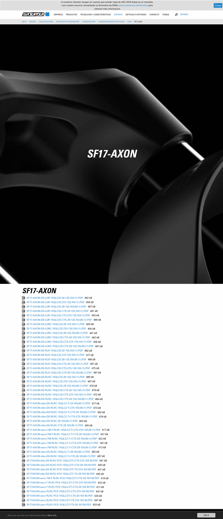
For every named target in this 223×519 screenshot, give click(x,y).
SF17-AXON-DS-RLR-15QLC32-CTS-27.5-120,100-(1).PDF (58, 368)
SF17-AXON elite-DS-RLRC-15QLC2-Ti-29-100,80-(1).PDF (58, 451)
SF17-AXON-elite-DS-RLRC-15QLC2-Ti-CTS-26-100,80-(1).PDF (61, 412)
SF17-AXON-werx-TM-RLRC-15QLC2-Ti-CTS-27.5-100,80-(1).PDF (62, 443)
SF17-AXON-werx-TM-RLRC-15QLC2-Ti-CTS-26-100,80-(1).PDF (62, 438)
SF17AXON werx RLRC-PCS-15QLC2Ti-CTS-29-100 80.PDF (60, 495)
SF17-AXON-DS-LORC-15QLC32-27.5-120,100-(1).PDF (56, 328)
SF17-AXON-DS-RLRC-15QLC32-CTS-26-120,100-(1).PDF (58, 390)
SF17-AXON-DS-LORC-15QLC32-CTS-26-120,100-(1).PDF (58, 337)
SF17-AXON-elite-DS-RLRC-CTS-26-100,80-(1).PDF (55, 425)
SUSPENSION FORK (88, 22)
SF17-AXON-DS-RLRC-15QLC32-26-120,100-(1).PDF (56, 377)
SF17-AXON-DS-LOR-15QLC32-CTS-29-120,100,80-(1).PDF (59, 319)
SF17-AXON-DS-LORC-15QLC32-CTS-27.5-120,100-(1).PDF (59, 341)
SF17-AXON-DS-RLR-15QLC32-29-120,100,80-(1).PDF (56, 359)
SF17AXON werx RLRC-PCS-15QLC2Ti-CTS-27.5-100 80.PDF (60, 491)
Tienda (165, 14)
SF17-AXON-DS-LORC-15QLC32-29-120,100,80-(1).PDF (57, 333)
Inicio (24, 22)
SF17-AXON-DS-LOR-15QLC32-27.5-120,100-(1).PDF (55, 302)
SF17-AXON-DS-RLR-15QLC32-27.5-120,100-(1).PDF (55, 355)
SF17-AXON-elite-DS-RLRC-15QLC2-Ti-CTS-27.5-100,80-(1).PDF (62, 416)
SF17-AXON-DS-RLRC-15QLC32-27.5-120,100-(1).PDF (56, 381)
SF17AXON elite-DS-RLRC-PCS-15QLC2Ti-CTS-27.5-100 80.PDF (62, 460)
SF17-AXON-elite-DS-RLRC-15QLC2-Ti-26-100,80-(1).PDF (58, 403)
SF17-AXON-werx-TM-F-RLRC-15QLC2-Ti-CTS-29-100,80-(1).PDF (63, 434)
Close (218, 5)
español (184, 14)
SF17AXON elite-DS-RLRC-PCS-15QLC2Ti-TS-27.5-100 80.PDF (61, 469)
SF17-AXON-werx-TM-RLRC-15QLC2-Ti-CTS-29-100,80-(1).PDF (62, 447)
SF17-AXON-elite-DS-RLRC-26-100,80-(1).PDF (52, 421)
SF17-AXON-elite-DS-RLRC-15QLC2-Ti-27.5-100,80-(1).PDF (59, 407)
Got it (206, 515)
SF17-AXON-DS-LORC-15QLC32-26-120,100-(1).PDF (56, 324)
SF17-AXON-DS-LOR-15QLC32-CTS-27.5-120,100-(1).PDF (58, 315)
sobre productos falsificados (133, 5)
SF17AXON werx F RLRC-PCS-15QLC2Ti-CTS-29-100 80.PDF (61, 487)
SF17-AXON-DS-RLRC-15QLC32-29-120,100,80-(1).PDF (57, 385)
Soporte (32, 22)
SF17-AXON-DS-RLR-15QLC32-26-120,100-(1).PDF (55, 350)
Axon (129, 22)
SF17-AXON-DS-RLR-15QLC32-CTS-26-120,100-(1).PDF (58, 363)
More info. (52, 515)
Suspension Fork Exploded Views (111, 22)
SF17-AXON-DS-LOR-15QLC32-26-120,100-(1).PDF (55, 297)
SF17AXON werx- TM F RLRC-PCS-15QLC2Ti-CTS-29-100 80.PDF (63, 478)
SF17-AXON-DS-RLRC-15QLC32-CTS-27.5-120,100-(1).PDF (59, 394)
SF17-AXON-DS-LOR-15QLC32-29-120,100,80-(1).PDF (56, 306)
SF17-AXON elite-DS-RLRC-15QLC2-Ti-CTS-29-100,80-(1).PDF (61, 456)
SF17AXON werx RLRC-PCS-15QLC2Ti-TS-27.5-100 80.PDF (60, 500)
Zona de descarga (46, 22)
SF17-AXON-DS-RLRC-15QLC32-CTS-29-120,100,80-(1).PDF (60, 399)
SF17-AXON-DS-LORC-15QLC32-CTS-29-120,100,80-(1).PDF (60, 346)
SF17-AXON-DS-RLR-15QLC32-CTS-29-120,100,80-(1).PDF (59, 372)
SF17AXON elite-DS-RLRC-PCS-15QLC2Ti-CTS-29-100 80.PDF (61, 464)
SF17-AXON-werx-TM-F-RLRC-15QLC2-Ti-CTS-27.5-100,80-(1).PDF (63, 429)
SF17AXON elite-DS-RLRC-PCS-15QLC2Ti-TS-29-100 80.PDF (61, 473)
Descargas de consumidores (67, 22)
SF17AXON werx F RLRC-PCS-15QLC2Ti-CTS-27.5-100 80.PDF (61, 482)
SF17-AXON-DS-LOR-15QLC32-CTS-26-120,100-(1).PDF (58, 310)
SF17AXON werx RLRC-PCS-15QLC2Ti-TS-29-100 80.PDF (59, 504)
